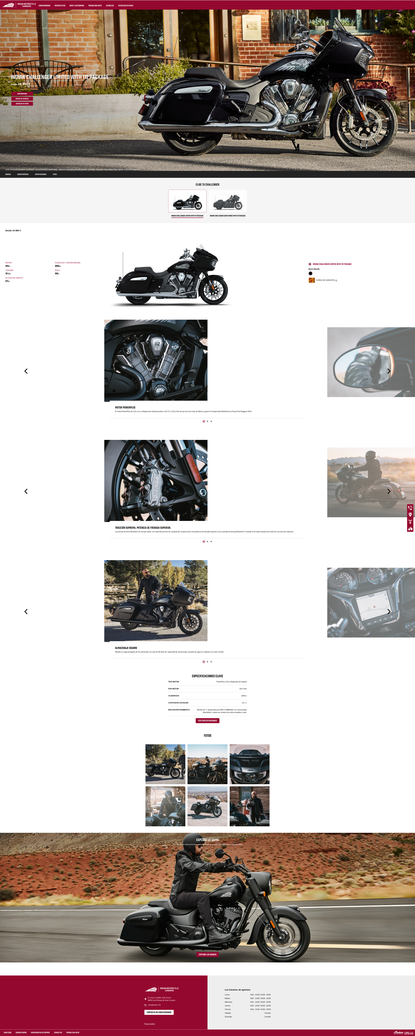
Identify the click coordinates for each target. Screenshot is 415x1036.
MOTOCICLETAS (60, 5)
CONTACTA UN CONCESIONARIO (159, 1012)
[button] (26, 371)
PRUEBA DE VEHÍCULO (22, 98)
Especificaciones (40, 174)
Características (22, 174)
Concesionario (44, 5)
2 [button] (207, 421)
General (8, 174)
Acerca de (110, 5)
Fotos (55, 174)
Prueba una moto (72, 1032)
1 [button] (204, 421)
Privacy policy (149, 1024)
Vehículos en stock (125, 5)
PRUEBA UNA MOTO (95, 5)
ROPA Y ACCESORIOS (77, 5)
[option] (207, 369)
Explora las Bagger (207, 954)
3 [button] (211, 421)
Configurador (22, 93)
